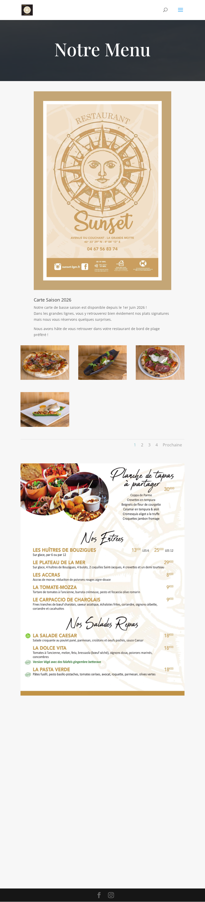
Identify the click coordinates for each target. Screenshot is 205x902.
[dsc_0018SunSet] (102, 378)
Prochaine (172, 445)
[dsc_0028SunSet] (44, 425)
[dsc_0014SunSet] (44, 378)
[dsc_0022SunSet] (160, 378)
